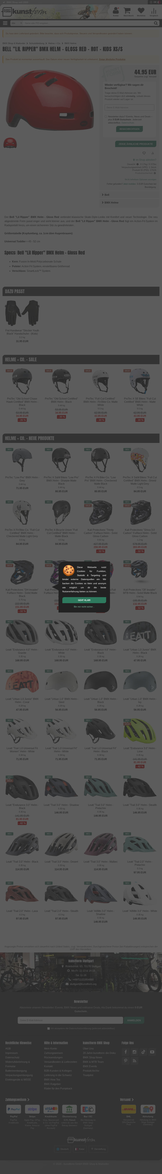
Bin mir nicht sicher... (84, 606)
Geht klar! (84, 600)
